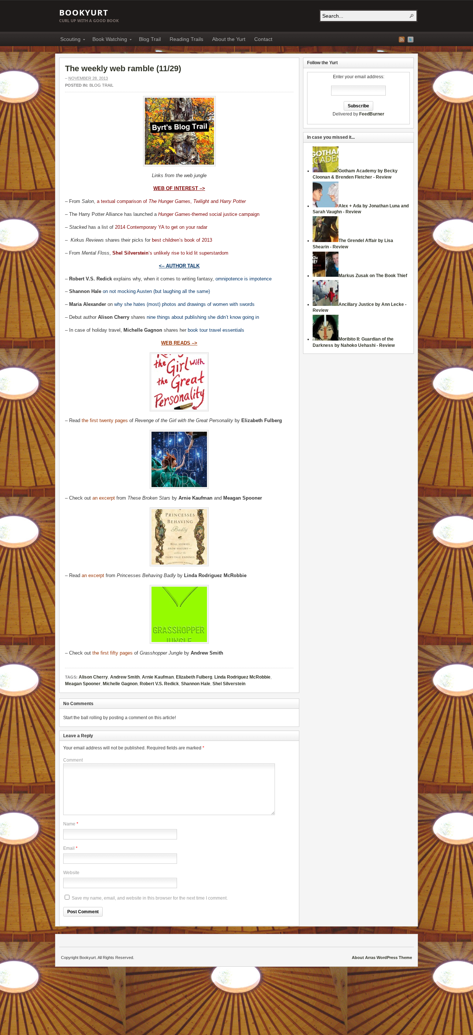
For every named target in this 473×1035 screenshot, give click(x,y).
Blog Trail (150, 39)
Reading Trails (186, 39)
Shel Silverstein (228, 683)
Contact (263, 39)
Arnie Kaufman (158, 677)
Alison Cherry (93, 677)
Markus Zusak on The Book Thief (372, 275)
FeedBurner (371, 114)
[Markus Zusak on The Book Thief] (325, 275)
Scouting (68, 40)
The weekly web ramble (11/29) (123, 68)
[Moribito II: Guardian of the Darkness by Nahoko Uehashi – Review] (325, 339)
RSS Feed (402, 39)
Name (69, 824)
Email (69, 848)
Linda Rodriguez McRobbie (242, 677)
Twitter (411, 39)
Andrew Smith (125, 677)
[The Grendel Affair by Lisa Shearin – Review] (325, 240)
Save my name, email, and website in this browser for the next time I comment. (150, 898)
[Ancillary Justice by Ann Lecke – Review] (325, 304)
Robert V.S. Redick (159, 683)
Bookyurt (83, 12)
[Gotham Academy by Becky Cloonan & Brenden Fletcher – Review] (325, 170)
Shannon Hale (195, 683)
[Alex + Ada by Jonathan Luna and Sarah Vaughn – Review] (325, 205)
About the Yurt (228, 39)
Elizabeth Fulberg (194, 677)
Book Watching (107, 40)
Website (71, 872)
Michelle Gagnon (120, 683)
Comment (73, 760)
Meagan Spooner (83, 683)
